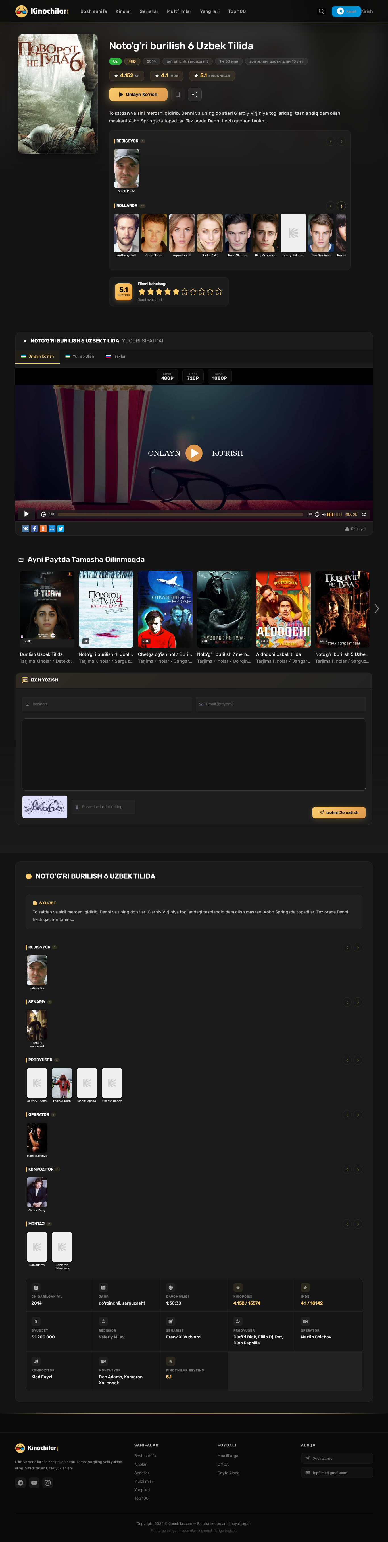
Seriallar (149, 11)
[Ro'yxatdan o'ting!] (178, 94)
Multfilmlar (179, 11)
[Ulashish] (195, 94)
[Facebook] (34, 528)
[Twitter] (60, 528)
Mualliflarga (228, 1455)
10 (218, 291)
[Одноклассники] (43, 528)
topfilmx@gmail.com (330, 1473)
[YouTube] (34, 1482)
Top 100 (237, 11)
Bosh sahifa (93, 11)
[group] (46, 618)
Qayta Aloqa (228, 1473)
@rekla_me (322, 1458)
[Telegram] (20, 1482)
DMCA (223, 1464)
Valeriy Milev (112, 1337)
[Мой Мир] (52, 528)
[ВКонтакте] (25, 528)
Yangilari (210, 11)
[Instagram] (47, 1482)
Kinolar (123, 11)
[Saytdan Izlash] (321, 11)
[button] (377, 608)
